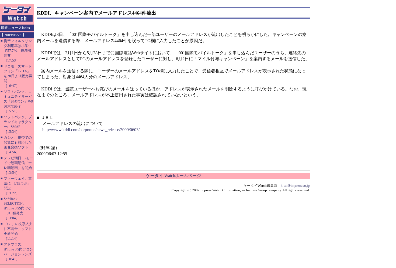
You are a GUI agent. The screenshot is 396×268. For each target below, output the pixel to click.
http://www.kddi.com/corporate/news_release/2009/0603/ (91, 129)
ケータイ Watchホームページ (173, 175)
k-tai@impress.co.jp (295, 186)
